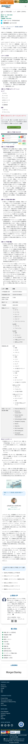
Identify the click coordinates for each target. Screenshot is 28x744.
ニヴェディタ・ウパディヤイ (14, 505)
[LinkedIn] (9, 726)
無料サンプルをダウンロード (7, 1)
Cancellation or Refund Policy (8, 701)
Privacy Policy (4, 698)
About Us (3, 685)
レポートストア (10, 26)
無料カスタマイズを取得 (14, 127)
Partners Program (5, 713)
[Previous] (11, 621)
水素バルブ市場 (6, 28)
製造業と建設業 (19, 26)
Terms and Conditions (6, 700)
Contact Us (3, 686)
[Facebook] (2, 726)
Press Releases (4, 711)
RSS (2, 690)
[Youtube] (12, 726)
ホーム (2, 26)
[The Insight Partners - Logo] (6, 6)
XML (2, 692)
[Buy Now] (21, 1)
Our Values (4, 705)
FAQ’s (2, 703)
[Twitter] (5, 726)
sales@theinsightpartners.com (16, 739)
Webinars (3, 715)
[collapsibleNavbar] (25, 6)
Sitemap (3, 718)
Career (2, 688)
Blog (2, 717)
